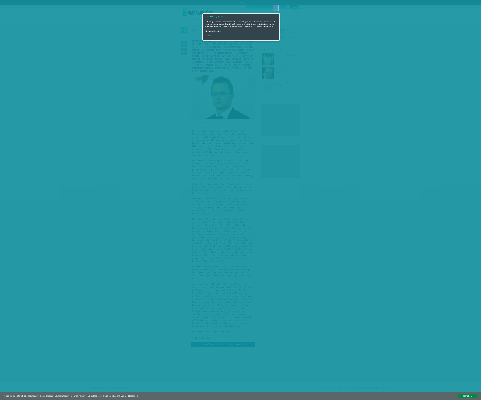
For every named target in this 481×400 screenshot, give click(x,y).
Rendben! (467, 396)
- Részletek (132, 396)
